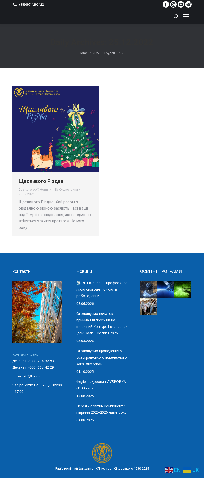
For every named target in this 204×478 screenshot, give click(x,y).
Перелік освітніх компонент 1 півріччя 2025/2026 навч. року (101, 409)
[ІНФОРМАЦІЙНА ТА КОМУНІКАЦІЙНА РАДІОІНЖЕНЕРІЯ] (165, 289)
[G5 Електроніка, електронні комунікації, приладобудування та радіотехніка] (148, 306)
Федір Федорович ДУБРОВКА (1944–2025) (101, 384)
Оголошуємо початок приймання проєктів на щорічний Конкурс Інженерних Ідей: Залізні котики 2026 (101, 323)
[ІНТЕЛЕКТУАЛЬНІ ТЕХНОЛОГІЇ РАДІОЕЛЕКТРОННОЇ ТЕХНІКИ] (148, 289)
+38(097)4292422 (31, 4)
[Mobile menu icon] (186, 16)
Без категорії (28, 189)
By (66, 189)
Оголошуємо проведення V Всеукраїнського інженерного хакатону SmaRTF (101, 357)
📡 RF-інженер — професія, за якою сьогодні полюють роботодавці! (101, 289)
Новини (45, 189)
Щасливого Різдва (41, 181)
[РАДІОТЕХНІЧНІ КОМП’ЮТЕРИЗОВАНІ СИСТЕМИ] (183, 289)
